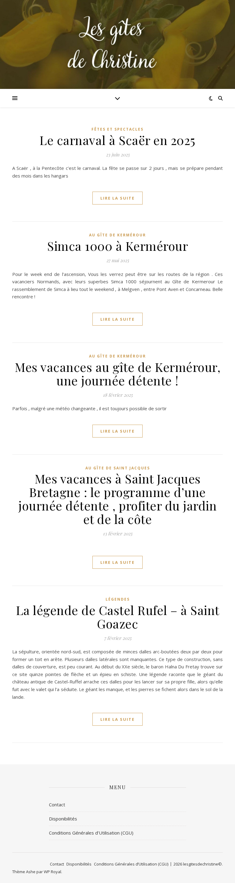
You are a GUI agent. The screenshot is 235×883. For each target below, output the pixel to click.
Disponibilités (63, 819)
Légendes (118, 599)
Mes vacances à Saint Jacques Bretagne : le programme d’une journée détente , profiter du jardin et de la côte (117, 498)
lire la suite (117, 198)
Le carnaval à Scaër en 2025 (117, 140)
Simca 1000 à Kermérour (117, 246)
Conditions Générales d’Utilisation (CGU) (91, 833)
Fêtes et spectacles (117, 129)
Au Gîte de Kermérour (117, 235)
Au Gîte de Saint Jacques (117, 468)
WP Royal (52, 871)
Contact (57, 804)
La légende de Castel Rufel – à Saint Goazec (117, 617)
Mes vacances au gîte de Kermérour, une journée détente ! (117, 373)
